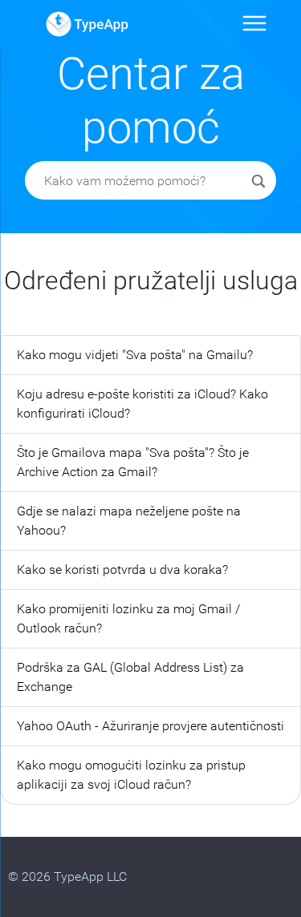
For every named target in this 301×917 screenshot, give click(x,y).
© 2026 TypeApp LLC (67, 876)
